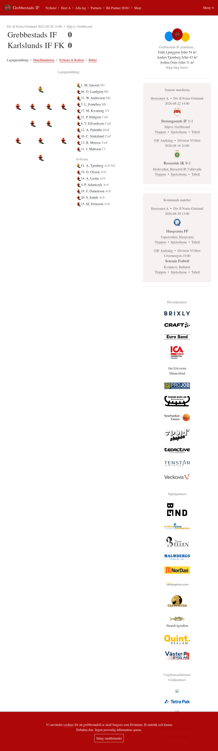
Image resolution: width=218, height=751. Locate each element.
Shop (137, 8)
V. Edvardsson (94, 123)
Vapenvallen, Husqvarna (177, 237)
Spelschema (179, 132)
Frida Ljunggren (169, 52)
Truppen (160, 132)
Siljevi (71, 26)
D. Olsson (93, 172)
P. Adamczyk (93, 184)
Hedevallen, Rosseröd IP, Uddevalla (177, 169)
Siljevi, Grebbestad (177, 126)
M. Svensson (94, 203)
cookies (68, 724)
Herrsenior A (160, 98)
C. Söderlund (95, 136)
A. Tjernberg (94, 165)
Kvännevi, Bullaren (177, 267)
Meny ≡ (208, 7)
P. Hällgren (93, 117)
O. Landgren (94, 91)
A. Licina (92, 178)
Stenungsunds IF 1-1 (177, 120)
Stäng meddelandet (109, 738)
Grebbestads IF (26, 7)
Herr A (66, 8)
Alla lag (80, 8)
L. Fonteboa (92, 104)
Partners (96, 8)
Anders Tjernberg (169, 57)
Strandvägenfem (177, 625)
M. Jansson (91, 85)
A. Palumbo (94, 129)
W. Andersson (95, 97)
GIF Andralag (163, 140)
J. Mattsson (93, 149)
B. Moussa (93, 142)
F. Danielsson (95, 191)
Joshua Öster (169, 62)
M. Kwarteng (95, 110)
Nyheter (51, 8)
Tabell (195, 132)
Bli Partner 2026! (117, 8)
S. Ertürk (92, 197)
